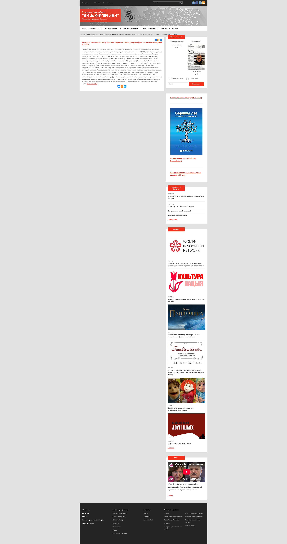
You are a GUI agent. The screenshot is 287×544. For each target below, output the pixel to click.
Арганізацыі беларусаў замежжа (173, 516)
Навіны (84, 516)
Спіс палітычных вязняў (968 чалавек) (186, 98)
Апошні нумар (177, 45)
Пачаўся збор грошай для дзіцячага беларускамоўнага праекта (180, 409)
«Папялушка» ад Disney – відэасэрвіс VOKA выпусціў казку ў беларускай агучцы (183, 336)
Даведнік (146, 513)
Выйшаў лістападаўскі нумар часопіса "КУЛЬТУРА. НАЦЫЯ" (186, 300)
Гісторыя (166, 513)
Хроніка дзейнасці (118, 520)
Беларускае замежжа (149, 28)
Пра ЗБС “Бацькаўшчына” (120, 513)
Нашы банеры (117, 527)
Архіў (177, 47)
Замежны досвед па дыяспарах (93, 520)
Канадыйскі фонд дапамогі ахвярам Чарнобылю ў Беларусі (186, 197)
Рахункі (115, 530)
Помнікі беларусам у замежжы (194, 513)
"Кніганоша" (194, 78)
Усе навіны (171, 448)
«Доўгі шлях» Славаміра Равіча (179, 443)
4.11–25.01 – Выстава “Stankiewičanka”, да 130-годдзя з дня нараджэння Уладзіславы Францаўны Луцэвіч (186, 372)
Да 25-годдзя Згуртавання (120, 533)
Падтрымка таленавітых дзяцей (179, 211)
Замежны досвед (190, 525)
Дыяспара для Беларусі (130, 28)
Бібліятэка (97, 3)
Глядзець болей (172, 219)
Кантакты (110, 3)
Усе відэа (170, 495)
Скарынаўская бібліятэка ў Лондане (181, 206)
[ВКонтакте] (156, 40)
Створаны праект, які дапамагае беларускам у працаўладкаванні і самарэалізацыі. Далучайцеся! (186, 265)
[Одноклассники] (158, 40)
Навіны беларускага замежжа (95, 34)
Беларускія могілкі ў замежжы (193, 516)
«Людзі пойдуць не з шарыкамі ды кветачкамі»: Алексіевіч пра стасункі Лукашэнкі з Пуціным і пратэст (185, 487)
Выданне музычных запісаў (177, 215)
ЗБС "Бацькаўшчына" (111, 28)
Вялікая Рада (116, 523)
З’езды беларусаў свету (119, 516)
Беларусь (175, 28)
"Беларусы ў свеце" (178, 78)
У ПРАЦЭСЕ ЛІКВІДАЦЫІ (90, 28)
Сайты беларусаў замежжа (171, 520)
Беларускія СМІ (148, 520)
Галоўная (85, 3)
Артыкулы (146, 516)
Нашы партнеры (88, 523)
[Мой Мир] (161, 40)
